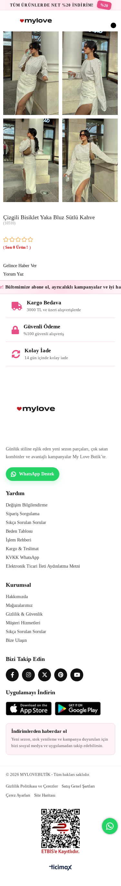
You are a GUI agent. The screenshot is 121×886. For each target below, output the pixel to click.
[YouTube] (76, 674)
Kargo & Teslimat (22, 548)
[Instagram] (28, 674)
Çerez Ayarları (18, 795)
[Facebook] (12, 674)
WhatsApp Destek (36, 473)
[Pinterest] (60, 674)
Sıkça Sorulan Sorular (26, 522)
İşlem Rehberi (18, 540)
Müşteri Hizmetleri (23, 622)
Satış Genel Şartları (78, 786)
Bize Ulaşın (16, 640)
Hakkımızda (17, 596)
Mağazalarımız (19, 605)
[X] (44, 674)
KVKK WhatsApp (22, 557)
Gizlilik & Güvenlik (24, 614)
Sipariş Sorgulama (22, 513)
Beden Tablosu (19, 531)
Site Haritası (44, 795)
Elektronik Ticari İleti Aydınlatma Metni (43, 566)
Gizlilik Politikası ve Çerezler (32, 786)
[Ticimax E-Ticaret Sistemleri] (60, 868)
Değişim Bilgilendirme (26, 505)
